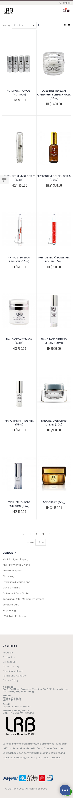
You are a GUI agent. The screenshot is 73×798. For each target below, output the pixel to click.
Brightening (9, 610)
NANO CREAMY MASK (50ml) (19, 341)
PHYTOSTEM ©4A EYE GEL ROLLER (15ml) (53, 259)
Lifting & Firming (11, 587)
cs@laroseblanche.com (16, 706)
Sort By (6, 25)
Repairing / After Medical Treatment (23, 599)
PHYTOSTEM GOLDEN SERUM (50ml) (54, 178)
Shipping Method (13, 671)
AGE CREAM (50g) (54, 502)
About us (8, 652)
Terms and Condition (15, 675)
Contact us (9, 657)
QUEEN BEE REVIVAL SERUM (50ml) (19, 178)
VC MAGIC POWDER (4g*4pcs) (19, 92)
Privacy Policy (10, 680)
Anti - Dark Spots (12, 570)
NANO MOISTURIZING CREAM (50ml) (54, 341)
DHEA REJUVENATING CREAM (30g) (54, 422)
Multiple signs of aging (15, 559)
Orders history (11, 666)
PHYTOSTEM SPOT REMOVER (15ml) (19, 259)
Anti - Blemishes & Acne (16, 564)
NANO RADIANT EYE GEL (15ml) (19, 422)
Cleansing (8, 576)
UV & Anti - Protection (15, 616)
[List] (69, 25)
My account (9, 662)
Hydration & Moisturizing (16, 582)
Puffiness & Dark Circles (16, 593)
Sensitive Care (11, 604)
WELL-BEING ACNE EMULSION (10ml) (19, 504)
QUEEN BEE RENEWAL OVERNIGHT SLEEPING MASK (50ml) (54, 94)
